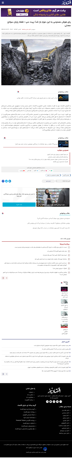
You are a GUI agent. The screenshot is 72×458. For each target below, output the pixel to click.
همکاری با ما (29, 397)
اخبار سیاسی (65, 413)
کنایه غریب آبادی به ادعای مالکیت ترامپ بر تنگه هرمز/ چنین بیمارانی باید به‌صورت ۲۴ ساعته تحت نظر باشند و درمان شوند (39, 353)
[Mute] (41, 205)
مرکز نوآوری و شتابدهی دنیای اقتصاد (25, 429)
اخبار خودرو (66, 420)
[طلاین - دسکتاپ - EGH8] (36, 12)
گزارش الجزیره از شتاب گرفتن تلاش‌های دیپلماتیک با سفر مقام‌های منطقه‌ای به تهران (48, 367)
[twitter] (57, 402)
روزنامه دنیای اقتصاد (29, 412)
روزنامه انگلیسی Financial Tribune (25, 420)
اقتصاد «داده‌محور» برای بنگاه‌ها (60, 162)
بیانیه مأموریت (29, 400)
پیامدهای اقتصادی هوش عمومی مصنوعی (58, 157)
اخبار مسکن (66, 418)
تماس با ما (30, 395)
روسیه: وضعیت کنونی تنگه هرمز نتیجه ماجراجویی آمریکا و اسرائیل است (51, 345)
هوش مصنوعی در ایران (53, 175)
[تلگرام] (9, 181)
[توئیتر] (6, 181)
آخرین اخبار (65, 342)
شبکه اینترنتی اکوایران (29, 415)
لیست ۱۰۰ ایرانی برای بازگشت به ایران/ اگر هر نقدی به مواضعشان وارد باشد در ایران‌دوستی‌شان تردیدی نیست (41, 247)
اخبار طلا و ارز (65, 410)
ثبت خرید (19, 205)
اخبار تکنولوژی (65, 423)
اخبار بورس (66, 415)
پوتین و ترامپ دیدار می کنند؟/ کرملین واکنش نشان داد (55, 349)
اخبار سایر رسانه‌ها (26, 29)
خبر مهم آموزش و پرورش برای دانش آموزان (57, 154)
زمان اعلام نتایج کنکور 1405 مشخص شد (57, 251)
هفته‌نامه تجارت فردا (29, 417)
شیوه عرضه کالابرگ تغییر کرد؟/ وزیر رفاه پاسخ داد (55, 255)
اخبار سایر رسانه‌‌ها (64, 433)
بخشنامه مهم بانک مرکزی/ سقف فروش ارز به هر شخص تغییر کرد (51, 259)
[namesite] (66, 2)
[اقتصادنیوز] (54, 390)
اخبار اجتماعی (65, 428)
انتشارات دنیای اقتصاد (29, 423)
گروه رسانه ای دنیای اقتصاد (27, 409)
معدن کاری (66, 175)
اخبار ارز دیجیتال (64, 431)
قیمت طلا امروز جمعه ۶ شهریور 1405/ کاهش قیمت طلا (55, 371)
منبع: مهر (48, 181)
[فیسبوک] (3, 181)
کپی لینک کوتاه (66, 181)
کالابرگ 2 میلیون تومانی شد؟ (60, 268)
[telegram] (50, 402)
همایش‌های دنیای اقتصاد (28, 426)
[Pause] (38, 205)
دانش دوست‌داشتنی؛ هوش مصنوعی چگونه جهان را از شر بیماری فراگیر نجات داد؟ (48, 159)
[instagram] (54, 402)
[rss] (47, 402)
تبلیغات (31, 392)
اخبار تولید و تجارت (64, 425)
